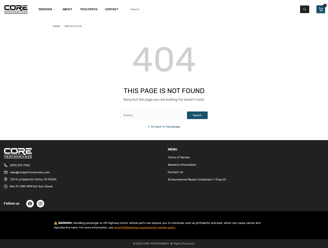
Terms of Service (179, 157)
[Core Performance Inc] (16, 9)
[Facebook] (30, 203)
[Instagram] (40, 203)
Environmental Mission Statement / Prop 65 (197, 179)
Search (197, 115)
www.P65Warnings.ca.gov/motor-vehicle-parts (144, 227)
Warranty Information (182, 164)
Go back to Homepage (165, 126)
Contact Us (175, 172)
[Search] (304, 9)
